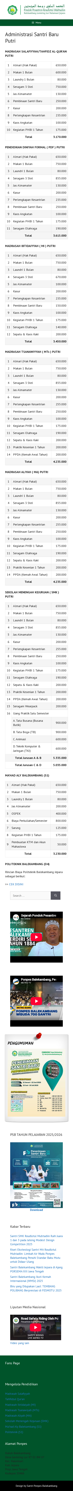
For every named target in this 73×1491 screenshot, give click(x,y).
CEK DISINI (16, 884)
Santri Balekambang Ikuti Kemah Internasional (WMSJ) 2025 (30, 1279)
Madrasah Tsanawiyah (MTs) (22, 1410)
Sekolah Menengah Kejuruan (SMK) (26, 1421)
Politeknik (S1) (14, 1432)
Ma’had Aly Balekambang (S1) (23, 1426)
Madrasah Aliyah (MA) (18, 1415)
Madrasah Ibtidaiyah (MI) (20, 1405)
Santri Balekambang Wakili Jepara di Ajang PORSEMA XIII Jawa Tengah (36, 1269)
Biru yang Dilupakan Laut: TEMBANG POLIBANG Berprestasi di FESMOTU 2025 (36, 1288)
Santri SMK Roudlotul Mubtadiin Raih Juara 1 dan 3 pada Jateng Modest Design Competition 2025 (36, 1240)
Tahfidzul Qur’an (15, 1399)
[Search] (55, 895)
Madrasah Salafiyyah (17, 1394)
